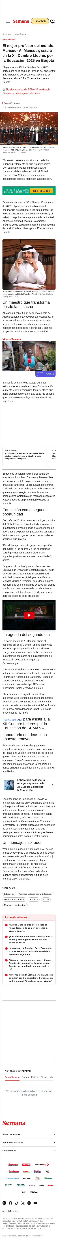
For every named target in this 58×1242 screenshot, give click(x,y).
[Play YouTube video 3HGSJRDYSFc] (29, 615)
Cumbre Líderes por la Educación (35, 894)
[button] (29, 615)
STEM (46, 899)
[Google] (4, 1203)
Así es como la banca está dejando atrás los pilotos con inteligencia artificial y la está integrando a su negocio (24, 456)
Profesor (34, 899)
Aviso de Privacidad (14, 1211)
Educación (9, 894)
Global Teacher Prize (14, 899)
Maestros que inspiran (15, 905)
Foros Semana (21, 34)
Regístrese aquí (12, 719)
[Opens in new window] (10, 1203)
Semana (6, 34)
